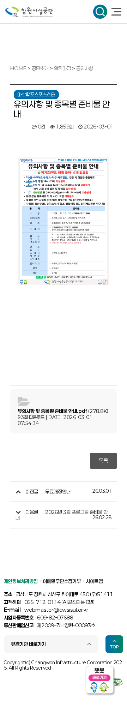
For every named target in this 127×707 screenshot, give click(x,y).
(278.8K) (63, 411)
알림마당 (63, 68)
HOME (18, 68)
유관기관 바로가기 (28, 644)
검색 (100, 12)
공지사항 (84, 68)
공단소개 (41, 68)
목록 (103, 460)
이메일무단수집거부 (62, 581)
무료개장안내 (58, 492)
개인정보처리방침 (21, 581)
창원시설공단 (29, 12)
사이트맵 (94, 581)
